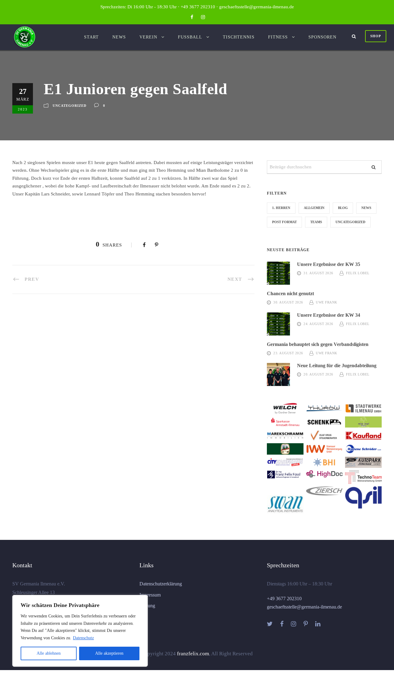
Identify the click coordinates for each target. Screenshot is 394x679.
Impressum (150, 594)
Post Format (284, 222)
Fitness (278, 37)
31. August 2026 (318, 273)
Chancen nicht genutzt (290, 293)
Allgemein (314, 208)
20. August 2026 (318, 374)
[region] (80, 631)
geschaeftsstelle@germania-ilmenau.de (304, 606)
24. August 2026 (318, 324)
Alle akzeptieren (109, 653)
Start (91, 37)
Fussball (190, 37)
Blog (343, 208)
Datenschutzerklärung (160, 583)
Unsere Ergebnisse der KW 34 (328, 315)
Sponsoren (322, 37)
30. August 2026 (288, 302)
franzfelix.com (193, 654)
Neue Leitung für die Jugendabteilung (336, 365)
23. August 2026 (288, 353)
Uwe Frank (326, 302)
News (119, 37)
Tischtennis (239, 37)
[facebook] (192, 17)
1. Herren (281, 208)
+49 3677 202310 (284, 598)
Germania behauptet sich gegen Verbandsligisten (317, 344)
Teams (316, 222)
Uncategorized (69, 105)
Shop (375, 36)
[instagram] (203, 17)
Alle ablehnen (49, 653)
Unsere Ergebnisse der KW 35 (328, 264)
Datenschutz (83, 638)
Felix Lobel (358, 273)
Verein (148, 37)
